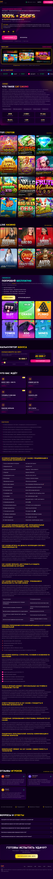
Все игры (49, 133)
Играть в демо (8, 297)
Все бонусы (23, 37)
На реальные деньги (24, 297)
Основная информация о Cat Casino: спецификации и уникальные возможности (20, 424)
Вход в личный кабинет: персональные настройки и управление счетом (18, 441)
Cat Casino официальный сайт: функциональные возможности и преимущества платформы (22, 427)
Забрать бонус (8, 37)
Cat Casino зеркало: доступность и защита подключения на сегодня (17, 432)
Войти (39, 2)
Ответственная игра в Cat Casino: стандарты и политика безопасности (18, 444)
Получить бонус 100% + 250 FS (26, 856)
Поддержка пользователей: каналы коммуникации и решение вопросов (18, 449)
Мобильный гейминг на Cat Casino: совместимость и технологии (16, 451)
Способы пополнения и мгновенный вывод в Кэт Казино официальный (17, 436)
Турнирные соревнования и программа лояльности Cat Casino (16, 446)
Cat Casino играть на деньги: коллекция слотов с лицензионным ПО (17, 429)
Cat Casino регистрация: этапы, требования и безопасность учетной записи (19, 434)
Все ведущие (48, 225)
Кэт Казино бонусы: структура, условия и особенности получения (17, 439)
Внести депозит (40, 360)
